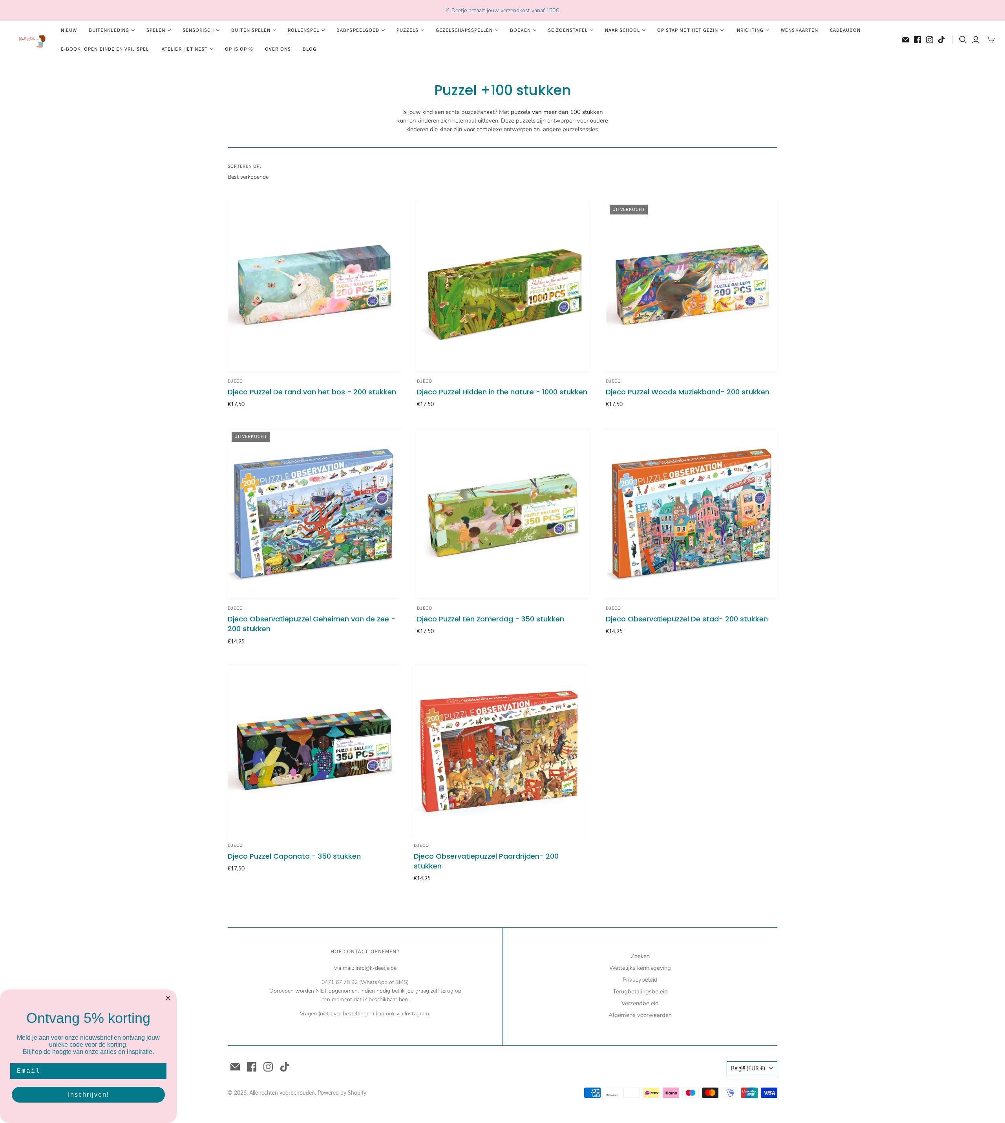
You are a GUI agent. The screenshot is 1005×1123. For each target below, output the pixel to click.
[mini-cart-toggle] (991, 39)
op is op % (239, 49)
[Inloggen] (976, 39)
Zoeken (640, 956)
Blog (309, 49)
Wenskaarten (799, 30)
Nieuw (69, 30)
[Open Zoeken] (963, 40)
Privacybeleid (640, 980)
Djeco (235, 381)
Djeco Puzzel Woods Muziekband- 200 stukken (687, 392)
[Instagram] (929, 39)
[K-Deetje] (29, 40)
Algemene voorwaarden (640, 1015)
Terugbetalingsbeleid (640, 991)
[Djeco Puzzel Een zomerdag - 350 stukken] (502, 513)
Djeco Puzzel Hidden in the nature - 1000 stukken (502, 392)
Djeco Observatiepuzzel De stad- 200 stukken (687, 619)
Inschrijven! (88, 1094)
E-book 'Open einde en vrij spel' (105, 49)
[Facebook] (917, 39)
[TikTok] (941, 39)
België (748, 1068)
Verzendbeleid (640, 1003)
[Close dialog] (168, 998)
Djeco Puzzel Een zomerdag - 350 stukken (490, 619)
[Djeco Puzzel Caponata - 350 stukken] (313, 750)
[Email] (905, 39)
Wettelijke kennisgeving (640, 968)
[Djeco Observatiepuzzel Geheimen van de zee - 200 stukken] (313, 513)
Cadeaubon (845, 30)
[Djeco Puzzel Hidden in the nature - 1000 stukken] (502, 286)
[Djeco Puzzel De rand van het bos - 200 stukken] (313, 286)
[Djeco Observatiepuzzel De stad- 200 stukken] (691, 513)
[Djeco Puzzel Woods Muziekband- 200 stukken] (691, 286)
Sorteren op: (244, 166)
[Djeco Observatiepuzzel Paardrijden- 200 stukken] (499, 750)
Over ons (278, 49)
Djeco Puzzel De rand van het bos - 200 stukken (312, 392)
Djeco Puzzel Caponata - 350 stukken (294, 856)
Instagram (417, 1013)
